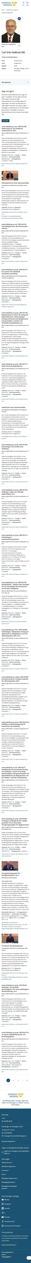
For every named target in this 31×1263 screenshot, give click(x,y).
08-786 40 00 (8, 1121)
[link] (3, 1081)
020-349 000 (8, 1133)
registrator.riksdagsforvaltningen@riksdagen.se (16, 1152)
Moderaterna (18, 61)
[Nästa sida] (27, 1080)
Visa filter (5, 121)
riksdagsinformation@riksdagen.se (15, 1136)
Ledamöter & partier (11, 10)
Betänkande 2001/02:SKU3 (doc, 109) (15, 924)
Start (3, 10)
